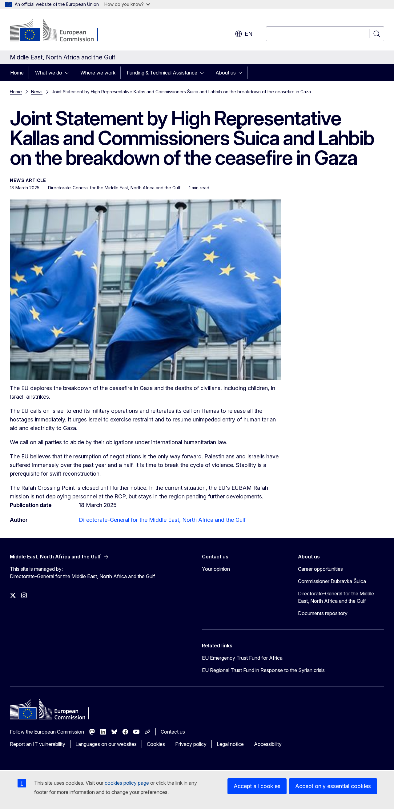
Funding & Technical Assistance (162, 73)
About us (225, 73)
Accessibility (268, 744)
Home (17, 73)
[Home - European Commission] (59, 30)
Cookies (156, 744)
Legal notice (230, 744)
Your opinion (216, 569)
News (36, 91)
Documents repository (323, 613)
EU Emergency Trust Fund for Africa (242, 658)
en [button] (248, 33)
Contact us (173, 732)
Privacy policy (191, 744)
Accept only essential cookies (333, 786)
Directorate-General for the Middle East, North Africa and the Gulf (162, 520)
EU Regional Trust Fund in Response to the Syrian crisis (263, 670)
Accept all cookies (257, 786)
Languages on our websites (106, 744)
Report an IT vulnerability (37, 744)
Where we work (97, 73)
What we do (48, 73)
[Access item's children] (68, 72)
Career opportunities (320, 569)
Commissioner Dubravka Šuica (332, 581)
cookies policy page (127, 783)
